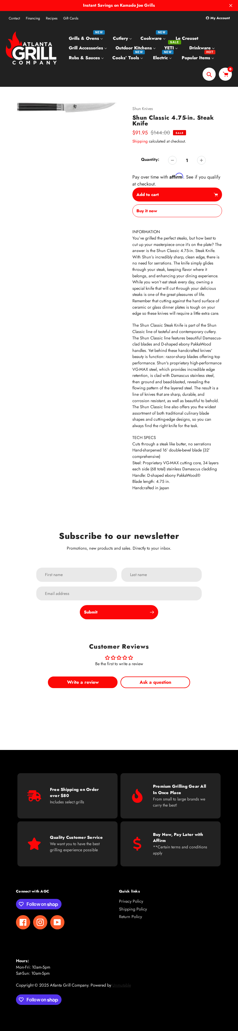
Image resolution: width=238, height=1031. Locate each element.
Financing (33, 18)
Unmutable (121, 985)
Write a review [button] (83, 682)
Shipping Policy (133, 909)
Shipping (140, 141)
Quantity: (150, 159)
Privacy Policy (131, 901)
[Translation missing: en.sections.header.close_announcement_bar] (231, 5)
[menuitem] (86, 38)
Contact (14, 18)
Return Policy (130, 917)
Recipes (51, 18)
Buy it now (146, 211)
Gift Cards (70, 18)
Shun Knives (142, 108)
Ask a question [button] (155, 682)
